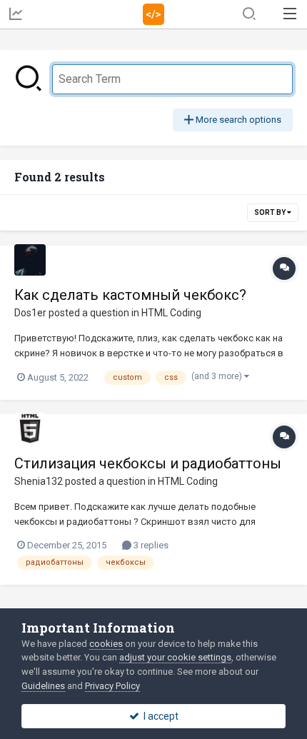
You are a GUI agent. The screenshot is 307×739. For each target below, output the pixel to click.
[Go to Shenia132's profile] (30, 428)
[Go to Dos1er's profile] (30, 260)
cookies (106, 643)
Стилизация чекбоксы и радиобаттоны (147, 463)
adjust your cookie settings (175, 657)
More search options (237, 119)
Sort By (270, 212)
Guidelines (43, 685)
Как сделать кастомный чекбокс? (130, 294)
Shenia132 (38, 481)
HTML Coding (171, 312)
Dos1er (30, 312)
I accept (158, 716)
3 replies (149, 545)
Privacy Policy (112, 685)
